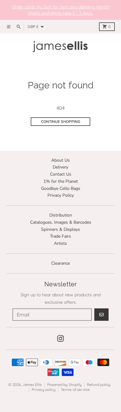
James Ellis (32, 384)
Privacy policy (44, 389)
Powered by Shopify (64, 384)
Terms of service (75, 389)
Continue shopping (60, 121)
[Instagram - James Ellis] (60, 338)
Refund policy (98, 384)
